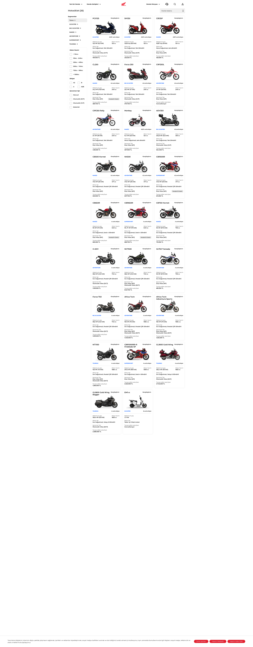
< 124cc (75, 54)
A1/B (82, 87)
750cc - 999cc (78, 70)
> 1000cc (76, 74)
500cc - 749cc (78, 66)
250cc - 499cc (78, 62)
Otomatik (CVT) (78, 103)
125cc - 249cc (77, 58)
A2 (74, 83)
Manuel (76, 95)
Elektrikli (76, 107)
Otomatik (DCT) (78, 99)
